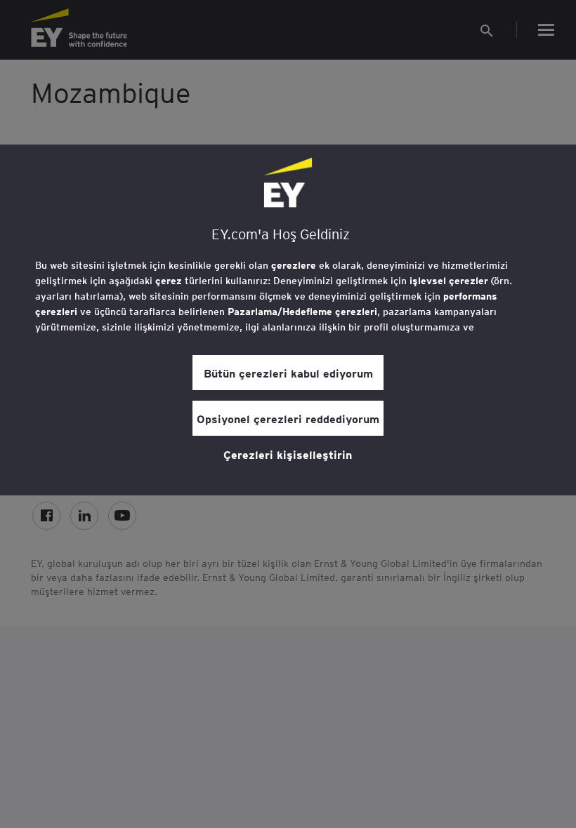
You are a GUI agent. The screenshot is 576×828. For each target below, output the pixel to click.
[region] (288, 320)
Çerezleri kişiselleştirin (287, 454)
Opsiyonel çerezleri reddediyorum (288, 418)
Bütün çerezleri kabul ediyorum (288, 372)
